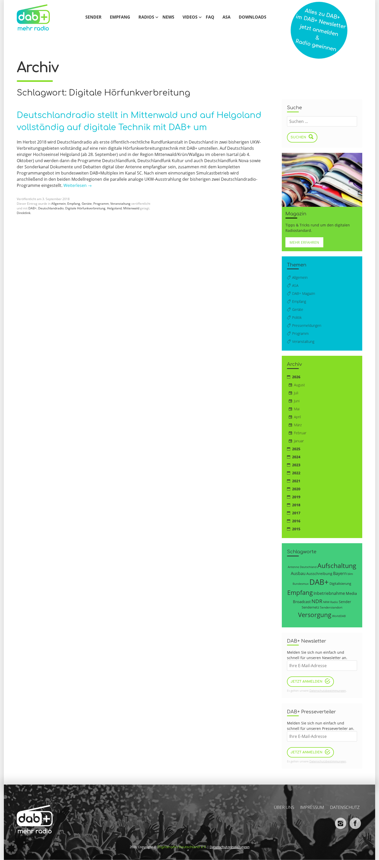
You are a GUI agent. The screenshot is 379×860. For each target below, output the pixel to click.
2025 (296, 448)
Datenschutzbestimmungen (327, 690)
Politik (297, 317)
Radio (334, 602)
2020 (296, 488)
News (168, 17)
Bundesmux (301, 584)
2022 (296, 472)
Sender (93, 17)
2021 (296, 480)
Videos (190, 17)
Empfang (120, 17)
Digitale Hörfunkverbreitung (85, 208)
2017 (296, 512)
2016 (296, 520)
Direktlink (23, 213)
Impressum (312, 807)
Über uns (284, 807)
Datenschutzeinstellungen (230, 847)
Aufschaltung (336, 565)
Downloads (252, 17)
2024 (296, 456)
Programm (101, 203)
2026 (296, 376)
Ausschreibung (319, 573)
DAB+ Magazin (303, 293)
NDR (316, 601)
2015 (296, 528)
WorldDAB (339, 616)
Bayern (340, 573)
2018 (296, 504)
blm (350, 574)
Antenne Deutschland (302, 567)
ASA (226, 17)
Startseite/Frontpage (39, 17)
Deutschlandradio (51, 208)
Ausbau (298, 573)
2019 (296, 496)
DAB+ (32, 208)
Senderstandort (331, 607)
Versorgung (314, 614)
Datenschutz (345, 807)
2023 (296, 464)
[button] (11, 848)
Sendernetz (310, 607)
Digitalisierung (340, 583)
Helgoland (114, 208)
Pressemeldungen (306, 325)
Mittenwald (131, 208)
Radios (146, 17)
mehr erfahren (304, 242)
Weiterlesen (77, 185)
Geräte (87, 203)
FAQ (210, 17)
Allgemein (58, 203)
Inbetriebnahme (329, 593)
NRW (326, 602)
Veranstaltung (120, 203)
